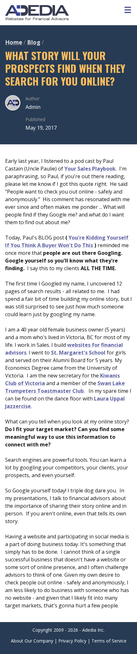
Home (13, 42)
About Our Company (32, 641)
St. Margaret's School (78, 352)
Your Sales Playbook (90, 168)
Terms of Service (108, 641)
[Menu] (128, 9)
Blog (33, 42)
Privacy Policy (72, 641)
